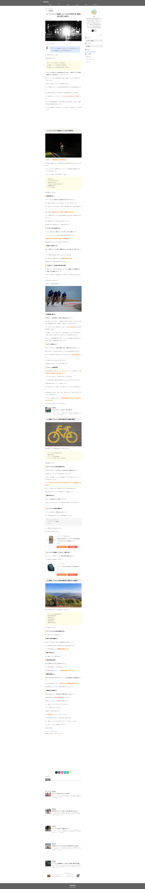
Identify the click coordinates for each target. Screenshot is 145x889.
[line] (68, 772)
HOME (50, 4)
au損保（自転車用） (49, 727)
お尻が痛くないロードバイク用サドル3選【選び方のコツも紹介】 (65, 845)
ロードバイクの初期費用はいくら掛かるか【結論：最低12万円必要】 (66, 863)
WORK (68, 4)
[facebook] (59, 772)
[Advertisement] (63, 120)
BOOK (86, 4)
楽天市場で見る (72, 546)
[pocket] (62, 772)
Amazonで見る (61, 546)
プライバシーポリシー (90, 59)
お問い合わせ (95, 4)
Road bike (48, 776)
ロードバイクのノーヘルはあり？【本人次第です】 (62, 409)
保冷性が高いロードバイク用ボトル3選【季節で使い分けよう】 (65, 811)
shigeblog (45, 2)
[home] (95, 31)
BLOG (77, 4)
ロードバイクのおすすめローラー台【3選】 (61, 793)
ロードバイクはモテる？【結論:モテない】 (60, 828)
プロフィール (88, 61)
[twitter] (56, 772)
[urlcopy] (70, 772)
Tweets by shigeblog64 (91, 51)
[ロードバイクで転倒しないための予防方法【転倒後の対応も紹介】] (65, 772)
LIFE (59, 4)
